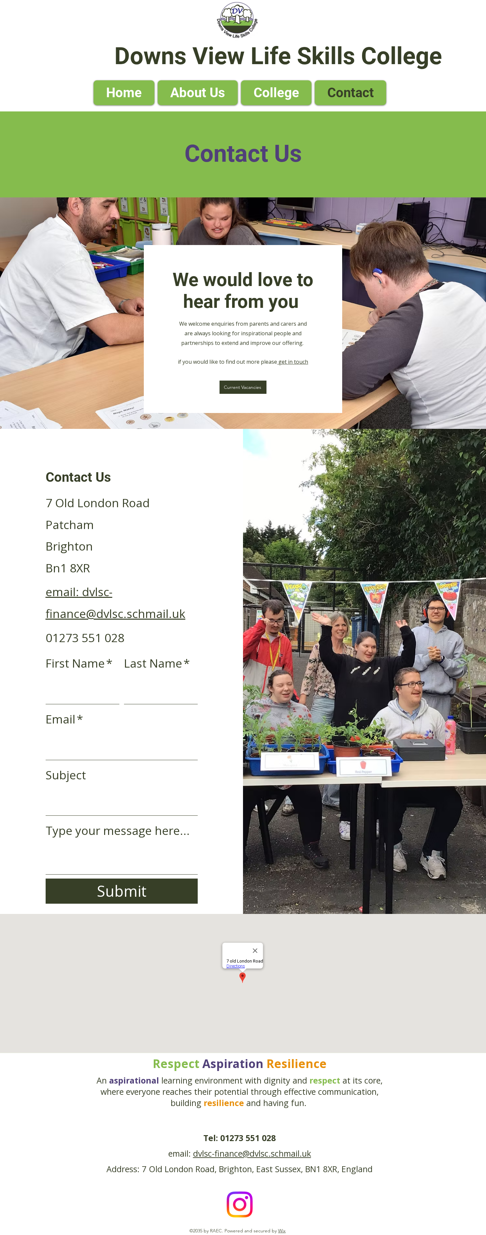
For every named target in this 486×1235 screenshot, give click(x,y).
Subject (66, 775)
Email (64, 719)
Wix (282, 1231)
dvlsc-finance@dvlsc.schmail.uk (252, 1153)
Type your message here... (118, 830)
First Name (79, 663)
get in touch (292, 361)
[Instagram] (239, 1204)
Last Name (157, 663)
